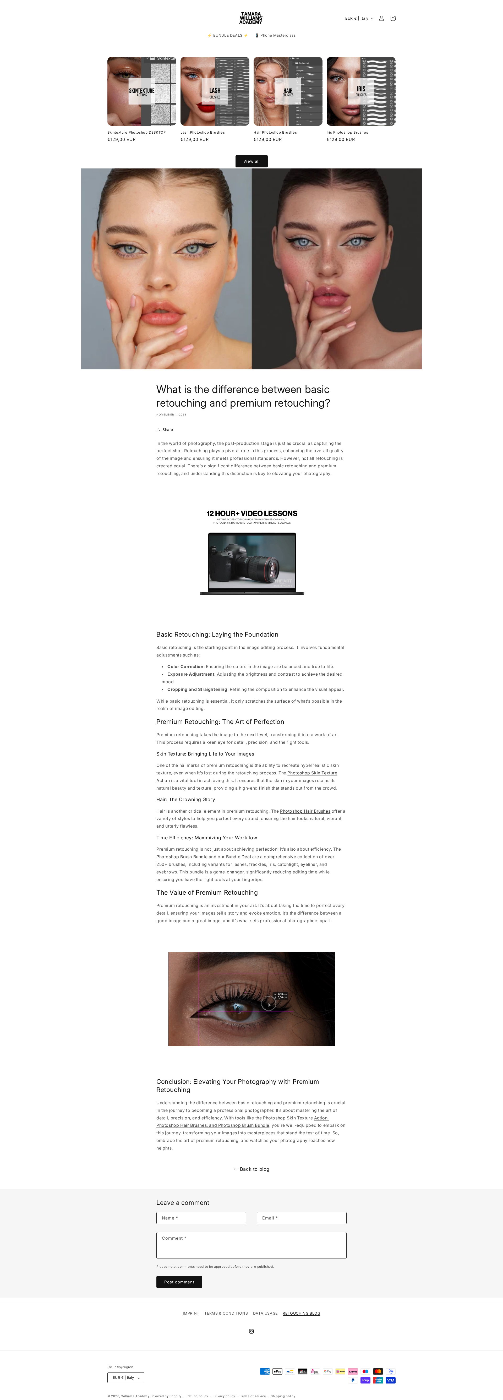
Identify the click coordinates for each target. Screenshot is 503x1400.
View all (251, 160)
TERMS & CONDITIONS (226, 1313)
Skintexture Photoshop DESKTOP (136, 132)
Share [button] (167, 429)
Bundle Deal (238, 856)
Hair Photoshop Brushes (275, 132)
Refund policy (197, 1396)
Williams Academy (135, 1396)
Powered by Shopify (166, 1396)
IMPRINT (191, 1313)
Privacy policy (224, 1396)
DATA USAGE (265, 1313)
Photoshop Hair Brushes (305, 811)
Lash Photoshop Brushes (203, 132)
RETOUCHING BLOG (301, 1313)
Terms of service (253, 1396)
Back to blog (255, 1169)
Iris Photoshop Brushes (347, 132)
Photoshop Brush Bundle (181, 856)
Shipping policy (283, 1396)
